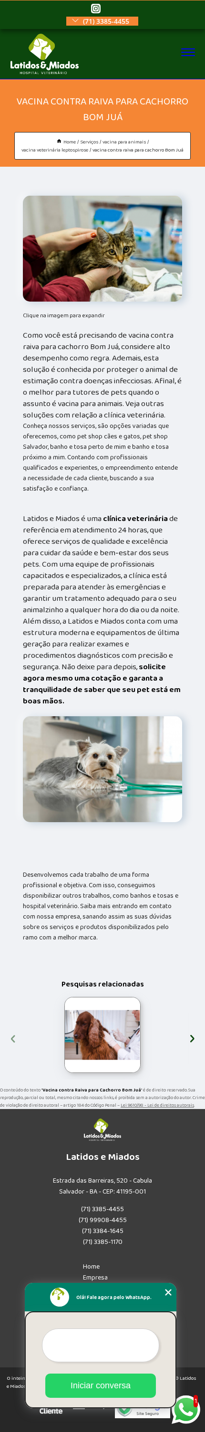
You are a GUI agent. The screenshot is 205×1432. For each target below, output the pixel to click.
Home (91, 1266)
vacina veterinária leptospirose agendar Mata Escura (62, 1035)
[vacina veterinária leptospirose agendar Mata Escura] (102, 1035)
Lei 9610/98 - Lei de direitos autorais (157, 1105)
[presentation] (13, 1037)
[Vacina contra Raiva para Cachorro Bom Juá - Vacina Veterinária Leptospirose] (102, 249)
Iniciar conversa (101, 1385)
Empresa (95, 1277)
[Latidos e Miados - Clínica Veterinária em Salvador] (44, 72)
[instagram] (96, 9)
